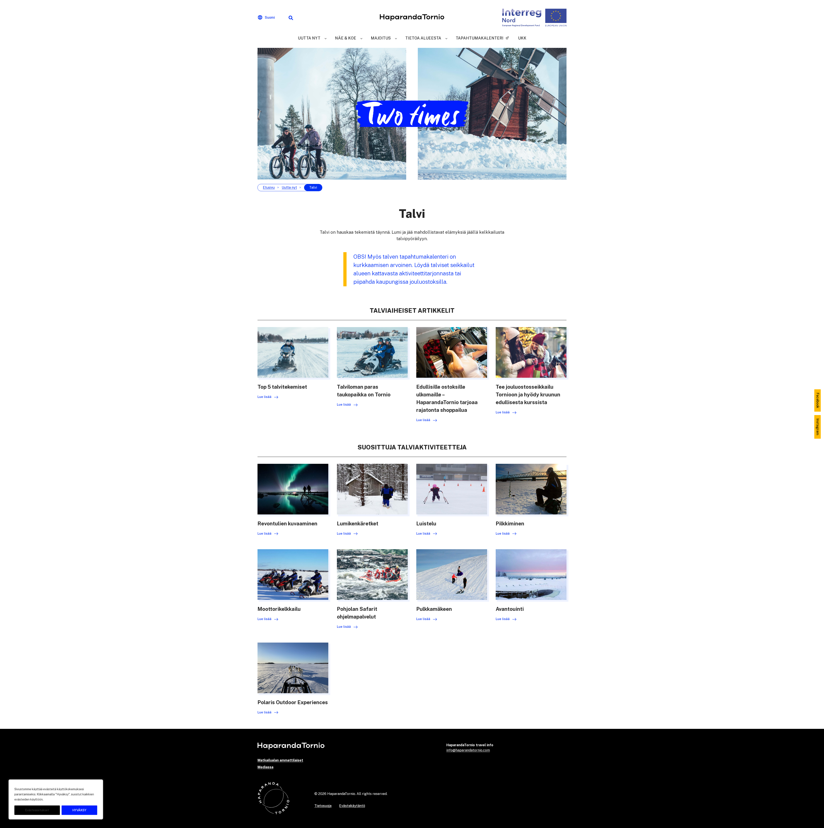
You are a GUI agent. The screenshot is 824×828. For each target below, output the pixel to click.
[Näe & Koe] (361, 38)
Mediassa (265, 767)
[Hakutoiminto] (290, 17)
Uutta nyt (309, 38)
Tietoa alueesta (423, 38)
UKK (522, 38)
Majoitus (381, 38)
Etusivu (269, 187)
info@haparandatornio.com (468, 750)
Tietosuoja (323, 806)
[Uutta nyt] (325, 38)
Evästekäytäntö (352, 806)
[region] (56, 799)
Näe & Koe (345, 38)
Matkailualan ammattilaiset (280, 760)
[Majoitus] (395, 38)
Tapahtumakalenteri (479, 38)
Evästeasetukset (37, 810)
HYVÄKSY (79, 810)
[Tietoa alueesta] (446, 38)
